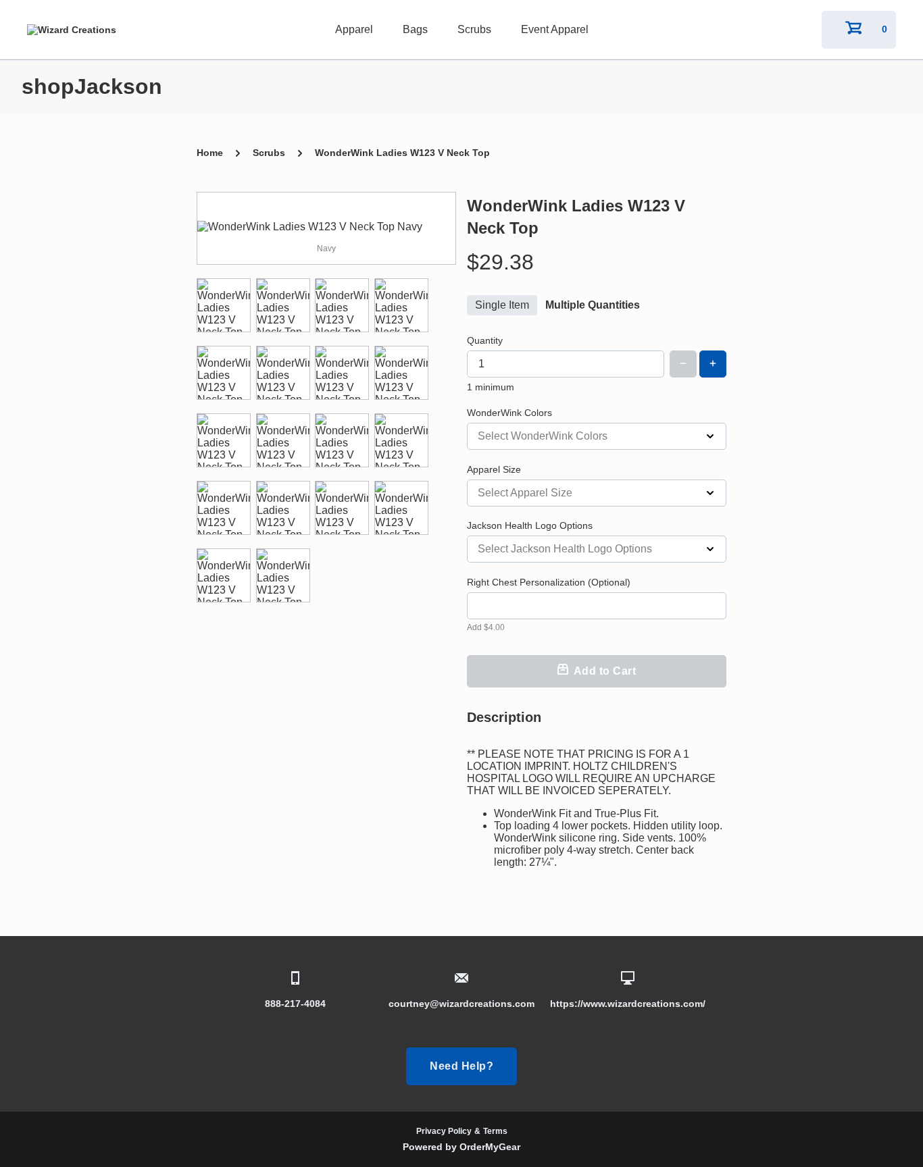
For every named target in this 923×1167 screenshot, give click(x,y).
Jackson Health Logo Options (530, 525)
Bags (415, 29)
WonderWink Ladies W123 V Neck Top (402, 152)
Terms (495, 1131)
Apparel (354, 29)
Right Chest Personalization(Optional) (548, 582)
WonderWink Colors (509, 412)
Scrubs (474, 29)
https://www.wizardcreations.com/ (627, 1003)
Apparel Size (494, 469)
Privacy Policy (444, 1131)
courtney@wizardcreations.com (461, 1003)
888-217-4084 (295, 1003)
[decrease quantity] (683, 364)
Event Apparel (555, 29)
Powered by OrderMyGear (461, 1146)
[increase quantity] (712, 364)
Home (210, 152)
